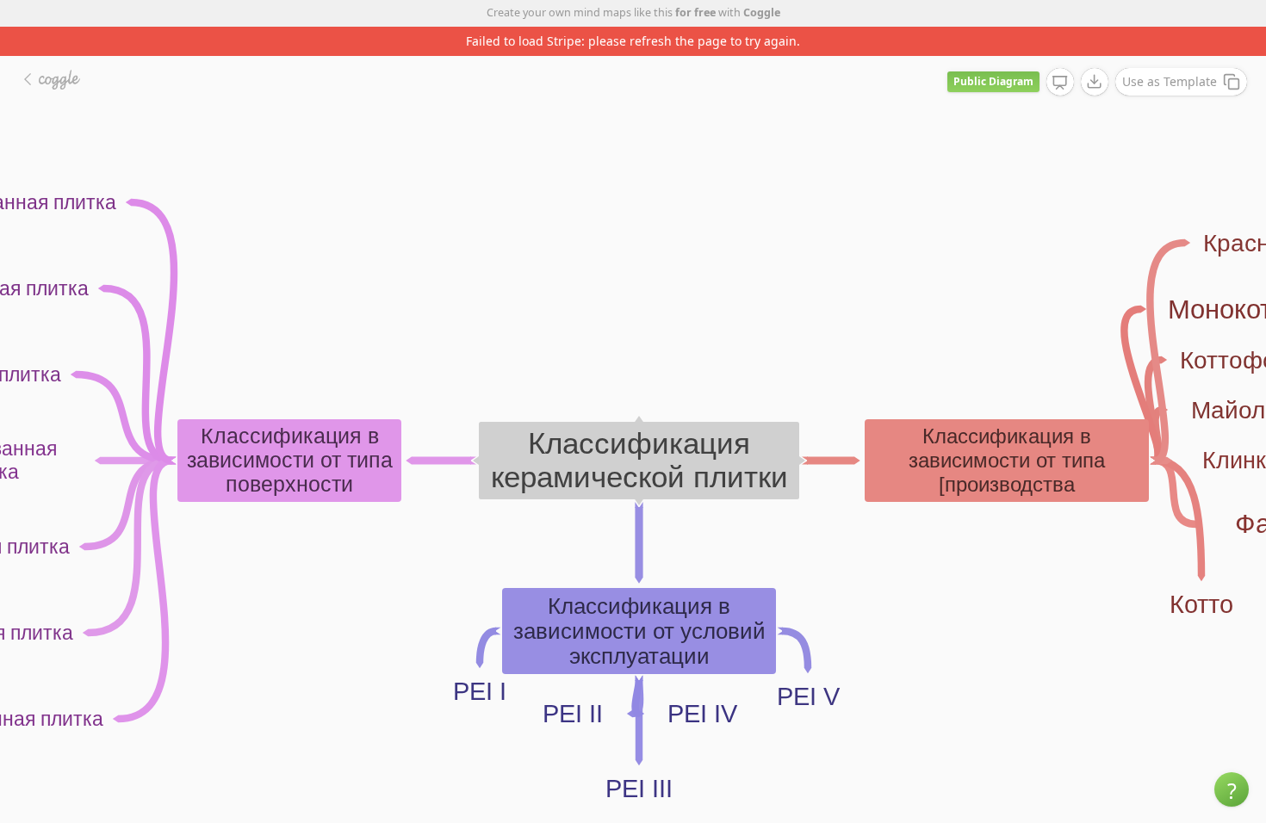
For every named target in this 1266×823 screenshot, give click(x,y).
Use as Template (1169, 81)
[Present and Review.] (1060, 82)
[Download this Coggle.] (1094, 82)
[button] (1231, 789)
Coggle (761, 12)
